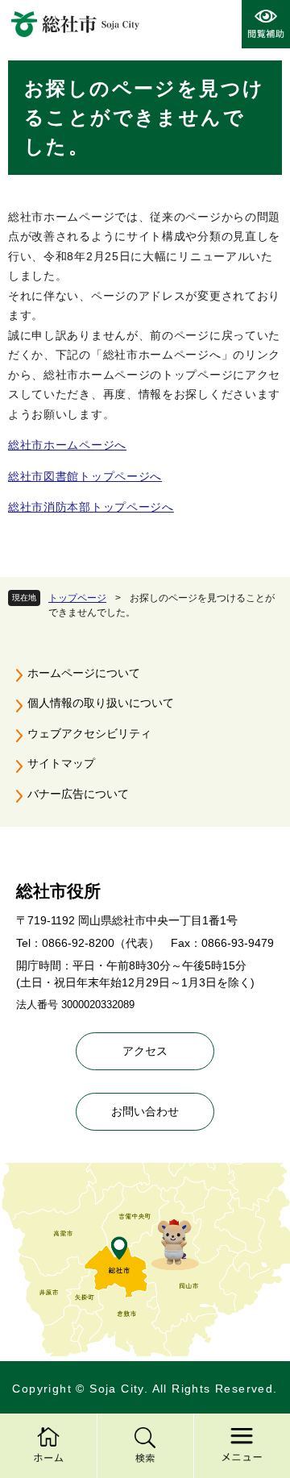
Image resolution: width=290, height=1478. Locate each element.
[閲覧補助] (266, 24)
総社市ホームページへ (67, 444)
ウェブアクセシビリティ (89, 733)
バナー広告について (78, 793)
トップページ (77, 598)
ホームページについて (83, 672)
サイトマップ (61, 763)
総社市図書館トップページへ (85, 476)
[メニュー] (241, 1446)
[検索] (145, 1446)
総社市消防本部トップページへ (91, 506)
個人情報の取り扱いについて (100, 702)
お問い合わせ (145, 1111)
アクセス (145, 1050)
